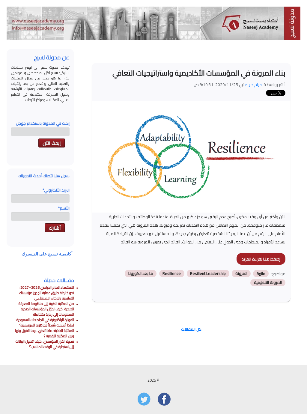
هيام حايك (254, 84)
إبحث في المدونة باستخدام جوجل (43, 123)
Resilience (171, 273)
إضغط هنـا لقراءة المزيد (261, 259)
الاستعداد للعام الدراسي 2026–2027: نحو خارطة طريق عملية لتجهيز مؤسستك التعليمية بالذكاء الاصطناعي (46, 293)
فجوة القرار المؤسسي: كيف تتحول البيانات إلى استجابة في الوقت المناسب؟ (45, 344)
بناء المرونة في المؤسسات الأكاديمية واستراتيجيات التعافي (198, 73)
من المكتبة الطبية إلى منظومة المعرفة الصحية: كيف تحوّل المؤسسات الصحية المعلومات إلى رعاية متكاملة (46, 309)
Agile (261, 273)
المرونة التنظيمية (268, 282)
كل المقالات (191, 329)
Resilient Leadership (208, 273)
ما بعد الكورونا (140, 273)
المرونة (241, 273)
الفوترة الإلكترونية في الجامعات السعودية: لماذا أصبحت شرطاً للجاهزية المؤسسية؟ (45, 322)
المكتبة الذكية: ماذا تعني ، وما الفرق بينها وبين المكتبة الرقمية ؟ (44, 333)
